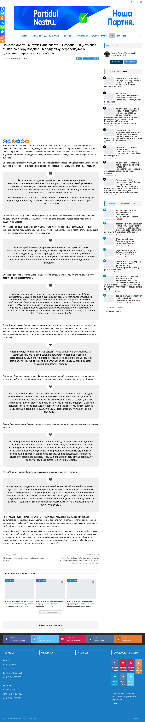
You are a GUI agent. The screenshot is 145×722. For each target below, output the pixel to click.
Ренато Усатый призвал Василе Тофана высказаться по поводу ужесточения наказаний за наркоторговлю (122, 151)
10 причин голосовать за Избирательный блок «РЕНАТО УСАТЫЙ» (127, 252)
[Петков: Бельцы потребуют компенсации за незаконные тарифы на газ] (109, 298)
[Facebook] (5, 141)
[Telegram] (9, 141)
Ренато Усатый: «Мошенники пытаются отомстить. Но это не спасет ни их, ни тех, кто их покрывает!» (122, 97)
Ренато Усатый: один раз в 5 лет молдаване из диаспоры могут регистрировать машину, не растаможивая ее (123, 265)
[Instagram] (2, 36)
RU (118, 35)
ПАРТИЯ (68, 35)
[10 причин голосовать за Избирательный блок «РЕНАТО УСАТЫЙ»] (109, 252)
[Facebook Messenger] (23, 141)
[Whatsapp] (2, 27)
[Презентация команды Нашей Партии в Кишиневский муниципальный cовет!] (109, 213)
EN (124, 35)
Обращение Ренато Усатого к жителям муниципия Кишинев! (125, 241)
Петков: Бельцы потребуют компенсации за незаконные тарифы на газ (128, 298)
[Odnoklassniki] (14, 141)
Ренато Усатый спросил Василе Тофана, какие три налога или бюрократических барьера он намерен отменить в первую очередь (123, 168)
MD (112, 35)
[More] (27, 141)
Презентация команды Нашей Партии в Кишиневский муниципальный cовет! (126, 213)
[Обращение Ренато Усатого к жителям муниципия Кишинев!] (109, 241)
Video (80, 58)
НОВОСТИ (36, 35)
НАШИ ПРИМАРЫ (99, 35)
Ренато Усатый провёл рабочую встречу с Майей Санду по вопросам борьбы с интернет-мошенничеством (122, 82)
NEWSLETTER (118, 704)
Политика (95, 58)
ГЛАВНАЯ (23, 35)
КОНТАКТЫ (82, 35)
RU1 (141, 718)
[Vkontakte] (18, 141)
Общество (87, 58)
